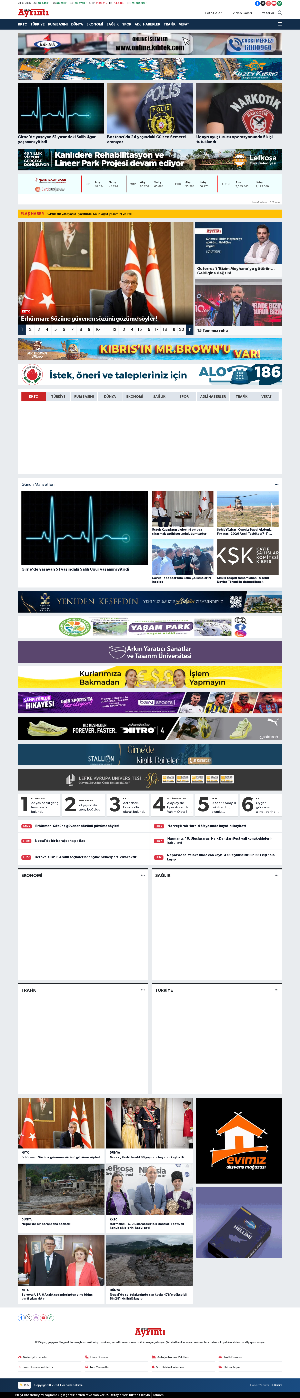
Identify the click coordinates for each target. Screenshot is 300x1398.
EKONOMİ (95, 24)
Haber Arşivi (232, 1367)
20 (181, 330)
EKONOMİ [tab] (134, 396)
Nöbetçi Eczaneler (35, 1357)
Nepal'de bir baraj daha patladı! (61, 841)
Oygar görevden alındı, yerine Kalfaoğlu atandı (266, 807)
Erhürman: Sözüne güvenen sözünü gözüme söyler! (77, 826)
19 (173, 330)
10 (97, 330)
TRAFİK (170, 24)
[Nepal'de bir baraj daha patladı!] (61, 1189)
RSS (26, 1385)
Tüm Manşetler (100, 1367)
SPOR (126, 24)
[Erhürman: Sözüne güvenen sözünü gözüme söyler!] (61, 1123)
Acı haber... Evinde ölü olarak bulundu (134, 807)
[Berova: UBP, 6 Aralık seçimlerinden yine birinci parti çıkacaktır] (61, 1260)
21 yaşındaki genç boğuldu (89, 807)
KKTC (22, 24)
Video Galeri (242, 13)
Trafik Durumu (232, 1357)
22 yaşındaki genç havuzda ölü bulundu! (44, 807)
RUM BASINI (58, 24)
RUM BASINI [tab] (84, 396)
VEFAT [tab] (266, 396)
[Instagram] (36, 1317)
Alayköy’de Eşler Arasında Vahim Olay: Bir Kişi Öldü (178, 807)
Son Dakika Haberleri (170, 1367)
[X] (28, 1317)
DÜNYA (77, 24)
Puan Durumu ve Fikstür (38, 1367)
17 (156, 330)
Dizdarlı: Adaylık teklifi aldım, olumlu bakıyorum (223, 807)
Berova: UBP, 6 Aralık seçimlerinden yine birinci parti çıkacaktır (86, 857)
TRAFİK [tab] (242, 396)
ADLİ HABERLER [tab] (213, 396)
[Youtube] (43, 1317)
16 (148, 330)
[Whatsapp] (50, 1317)
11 (106, 330)
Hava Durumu (99, 1357)
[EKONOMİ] (143, 875)
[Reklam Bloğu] (150, 43)
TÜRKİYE (37, 24)
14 (131, 330)
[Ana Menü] (280, 24)
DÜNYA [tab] (110, 396)
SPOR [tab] (184, 396)
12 (114, 330)
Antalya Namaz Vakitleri (173, 1357)
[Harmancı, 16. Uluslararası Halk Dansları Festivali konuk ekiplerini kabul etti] (149, 1189)
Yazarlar (268, 13)
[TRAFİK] (143, 990)
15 (140, 330)
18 (165, 330)
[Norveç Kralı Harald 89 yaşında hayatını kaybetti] (149, 1123)
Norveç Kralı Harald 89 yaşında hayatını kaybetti (207, 826)
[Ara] (280, 13)
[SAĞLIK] (277, 875)
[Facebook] (21, 1317)
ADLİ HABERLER (147, 24)
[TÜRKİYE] (277, 990)
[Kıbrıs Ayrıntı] (33, 13)
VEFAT (184, 24)
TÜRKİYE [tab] (58, 396)
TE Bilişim (276, 1385)
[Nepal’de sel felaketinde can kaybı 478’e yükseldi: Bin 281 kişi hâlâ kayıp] (149, 1260)
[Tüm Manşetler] (277, 484)
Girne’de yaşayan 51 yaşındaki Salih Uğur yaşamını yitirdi (89, 214)
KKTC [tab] (33, 396)
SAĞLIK (113, 24)
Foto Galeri (213, 13)
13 (123, 330)
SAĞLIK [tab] (159, 396)
